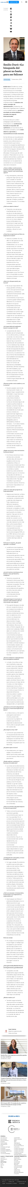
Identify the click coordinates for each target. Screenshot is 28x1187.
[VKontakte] (11, 26)
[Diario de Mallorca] (14, 1116)
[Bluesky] (11, 29)
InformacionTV (4, 1159)
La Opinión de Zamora (19, 1148)
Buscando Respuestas (18, 1172)
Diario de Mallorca (4, 1140)
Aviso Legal (3, 1182)
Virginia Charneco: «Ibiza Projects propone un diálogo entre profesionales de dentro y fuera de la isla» (14, 1080)
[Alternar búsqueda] (21, 2)
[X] (11, 11)
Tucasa (15, 1168)
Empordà (3, 1141)
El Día (2, 1145)
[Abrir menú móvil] (7, 2)
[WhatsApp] (11, 17)
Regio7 (15, 1140)
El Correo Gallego (17, 1144)
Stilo (1, 1166)
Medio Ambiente (17, 1159)
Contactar (14, 2)
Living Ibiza (16, 1173)
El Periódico (3, 1148)
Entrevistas (7, 79)
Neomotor (16, 1164)
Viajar (2, 1167)
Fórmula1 (16, 1160)
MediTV (2, 1160)
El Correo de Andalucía (19, 1145)
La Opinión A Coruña (18, 1152)
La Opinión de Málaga (19, 1149)
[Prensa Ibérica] (14, 1121)
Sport (15, 1141)
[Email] (11, 31)
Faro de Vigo (3, 1152)
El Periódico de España (5, 1149)
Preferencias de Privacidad (22, 1182)
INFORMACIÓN (4, 1144)
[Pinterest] (11, 20)
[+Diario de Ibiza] (4, 2)
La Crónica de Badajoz (5, 1153)
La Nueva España (18, 1153)
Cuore (2, 1163)
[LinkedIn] (11, 14)
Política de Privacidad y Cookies (11, 1182)
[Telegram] (11, 23)
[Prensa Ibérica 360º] (14, 1129)
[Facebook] (11, 9)
